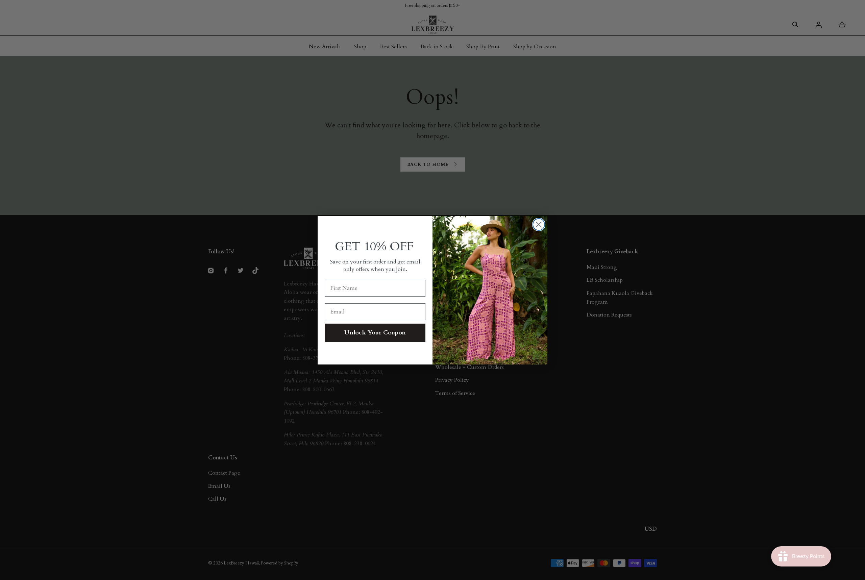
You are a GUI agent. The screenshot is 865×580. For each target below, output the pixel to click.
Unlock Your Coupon (375, 332)
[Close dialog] (539, 224)
